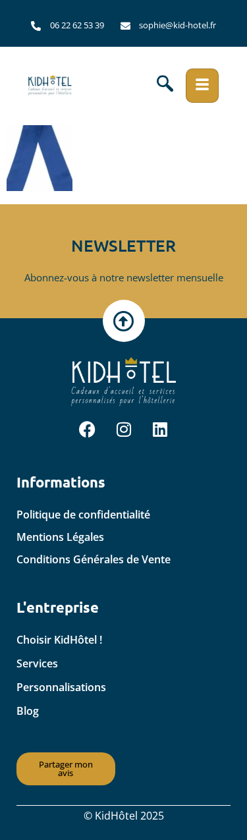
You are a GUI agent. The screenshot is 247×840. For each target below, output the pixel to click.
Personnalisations (61, 687)
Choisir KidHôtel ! (59, 639)
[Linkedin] (160, 428)
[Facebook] (87, 428)
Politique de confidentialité (83, 514)
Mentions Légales (60, 537)
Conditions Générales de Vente (93, 559)
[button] (165, 85)
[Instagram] (123, 428)
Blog (27, 711)
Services (37, 663)
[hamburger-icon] (202, 86)
